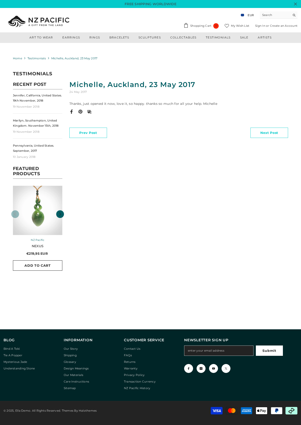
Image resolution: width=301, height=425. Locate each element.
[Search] (278, 15)
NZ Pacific (37, 240)
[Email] (89, 111)
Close (295, 4)
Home (17, 58)
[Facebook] (71, 111)
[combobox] (275, 15)
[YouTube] (213, 368)
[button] (60, 214)
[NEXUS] (37, 210)
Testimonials (37, 58)
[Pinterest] (80, 111)
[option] (37, 230)
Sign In (260, 25)
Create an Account (283, 25)
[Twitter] (226, 368)
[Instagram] (201, 368)
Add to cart (37, 265)
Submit (269, 351)
